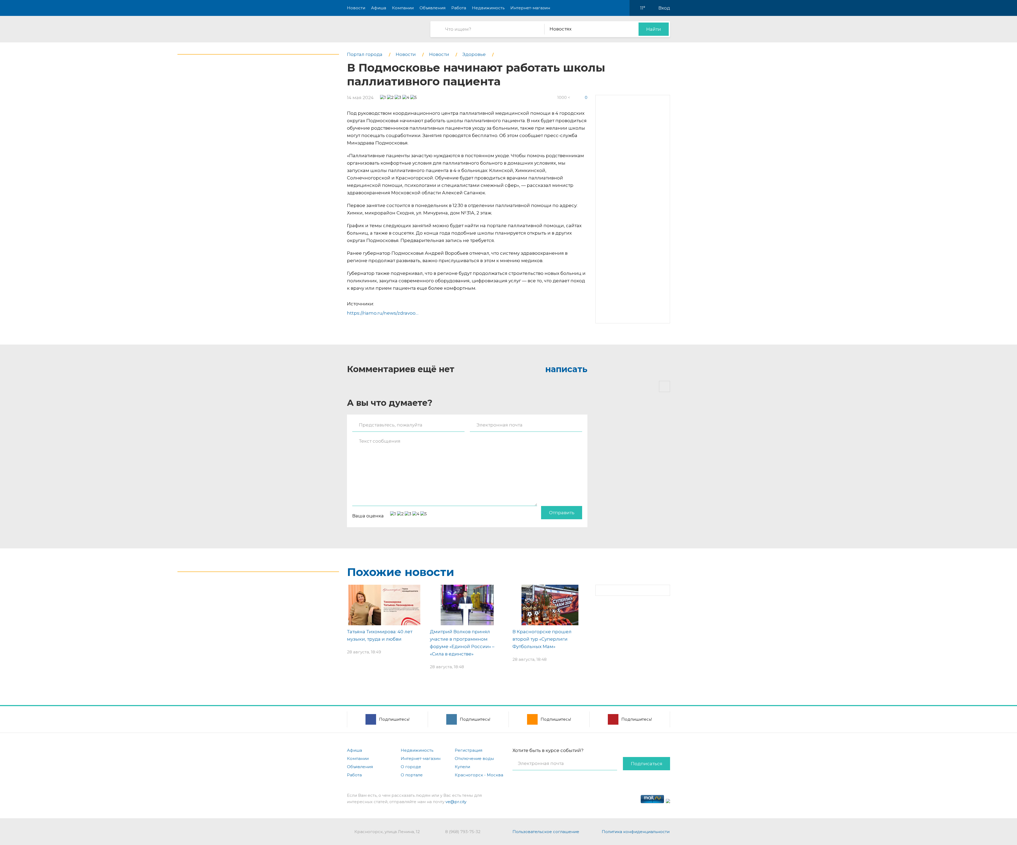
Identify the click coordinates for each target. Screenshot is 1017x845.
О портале (412, 774)
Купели (462, 766)
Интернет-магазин (530, 7)
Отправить (561, 512)
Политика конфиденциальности (636, 831)
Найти (653, 29)
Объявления (432, 7)
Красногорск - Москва (479, 774)
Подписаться (646, 763)
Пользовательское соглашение (545, 831)
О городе (411, 766)
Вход (664, 8)
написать (566, 369)
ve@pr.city (455, 801)
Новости (356, 7)
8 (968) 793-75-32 (462, 831)
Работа (458, 7)
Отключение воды (474, 758)
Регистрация (468, 750)
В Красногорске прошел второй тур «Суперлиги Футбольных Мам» (542, 639)
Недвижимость (488, 7)
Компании (403, 7)
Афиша (378, 7)
